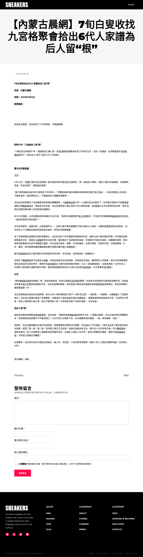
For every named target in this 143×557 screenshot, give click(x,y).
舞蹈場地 (121, 328)
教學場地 (18, 104)
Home (131, 4)
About (83, 513)
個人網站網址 (21, 452)
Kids (48, 524)
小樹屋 (38, 240)
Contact (117, 529)
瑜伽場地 (22, 253)
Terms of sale (116, 553)
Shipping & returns (123, 518)
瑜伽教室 (39, 315)
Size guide (118, 524)
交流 (16, 175)
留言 (17, 398)
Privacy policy (131, 553)
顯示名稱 (19, 428)
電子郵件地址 (21, 440)
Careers (84, 524)
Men (48, 513)
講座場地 (27, 206)
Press (82, 529)
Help (115, 513)
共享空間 (74, 280)
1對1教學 (62, 151)
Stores (83, 518)
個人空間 (82, 216)
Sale (48, 529)
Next (126, 375)
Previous (18, 375)
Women (50, 518)
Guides (91, 553)
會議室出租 (69, 202)
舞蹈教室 (27, 260)
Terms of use (102, 553)
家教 (28, 182)
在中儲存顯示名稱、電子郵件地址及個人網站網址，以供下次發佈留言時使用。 (55, 464)
